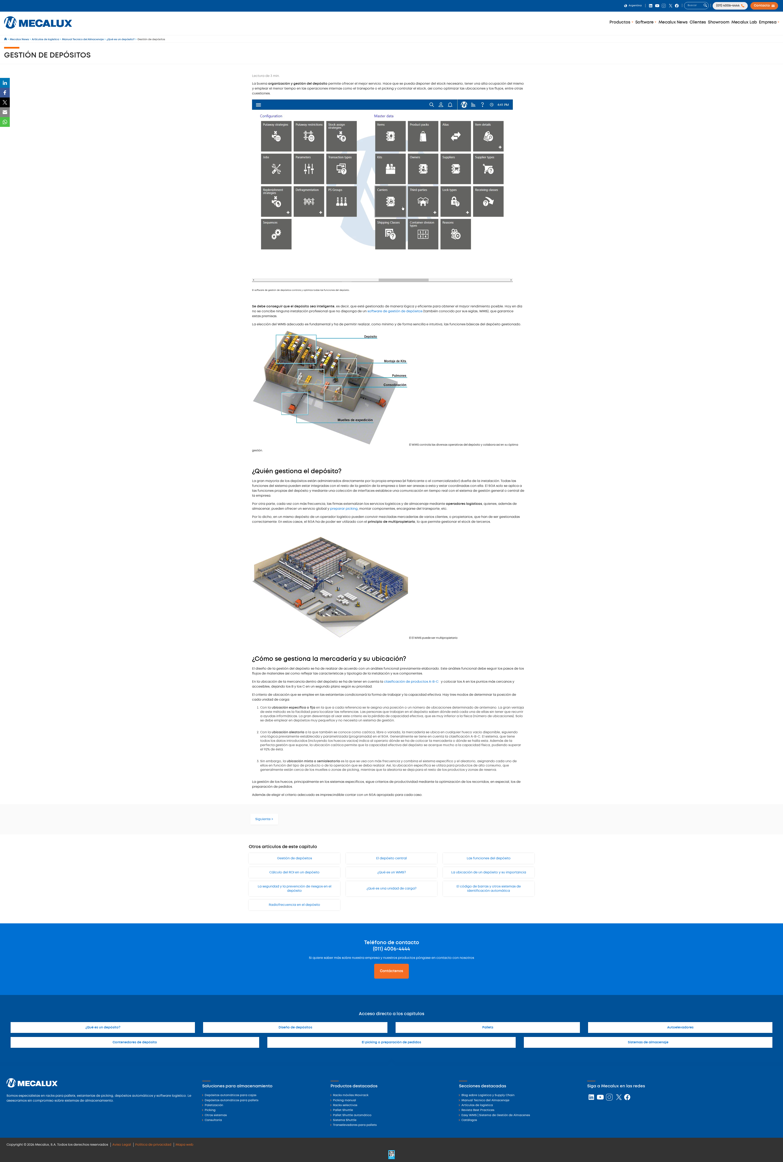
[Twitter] (5, 102)
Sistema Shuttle (344, 1120)
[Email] (5, 112)
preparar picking (344, 508)
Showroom (718, 22)
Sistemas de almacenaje (648, 1042)
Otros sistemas (216, 1115)
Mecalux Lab (744, 22)
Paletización (214, 1105)
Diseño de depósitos (295, 1027)
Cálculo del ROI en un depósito (294, 872)
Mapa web (184, 1144)
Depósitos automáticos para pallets (231, 1100)
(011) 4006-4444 (391, 949)
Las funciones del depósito (489, 858)
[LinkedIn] (5, 83)
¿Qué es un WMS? (391, 872)
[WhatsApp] (5, 122)
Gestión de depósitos (294, 858)
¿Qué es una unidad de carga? (391, 888)
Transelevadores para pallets (355, 1125)
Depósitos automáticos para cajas (230, 1095)
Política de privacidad (153, 1144)
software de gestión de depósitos (394, 311)
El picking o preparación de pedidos (391, 1042)
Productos (620, 22)
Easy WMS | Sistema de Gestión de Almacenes (495, 1115)
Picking (210, 1110)
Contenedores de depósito (135, 1042)
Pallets (487, 1027)
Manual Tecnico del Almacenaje (485, 1100)
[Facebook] (5, 92)
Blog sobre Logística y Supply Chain (487, 1095)
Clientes (698, 22)
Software (645, 22)
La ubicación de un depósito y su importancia (488, 872)
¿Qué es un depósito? (102, 1027)
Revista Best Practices (477, 1110)
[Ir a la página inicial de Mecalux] (6, 39)
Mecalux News (673, 22)
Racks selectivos (345, 1105)
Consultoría (213, 1120)
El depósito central (391, 858)
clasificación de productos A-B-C (411, 681)
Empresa (768, 22)
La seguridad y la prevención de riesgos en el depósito (294, 888)
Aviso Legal (121, 1144)
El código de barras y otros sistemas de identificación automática (489, 888)
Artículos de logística (477, 1105)
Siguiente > (264, 819)
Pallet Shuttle (343, 1110)
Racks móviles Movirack (350, 1095)
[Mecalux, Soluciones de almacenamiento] (38, 29)
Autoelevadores (680, 1027)
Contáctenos (391, 971)
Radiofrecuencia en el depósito (294, 904)
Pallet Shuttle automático (352, 1115)
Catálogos (469, 1120)
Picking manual (344, 1100)
